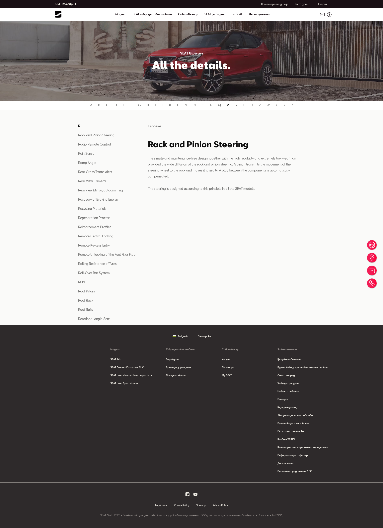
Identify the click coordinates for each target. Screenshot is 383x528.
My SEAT (227, 375)
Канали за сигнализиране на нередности (302, 447)
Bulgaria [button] (183, 336)
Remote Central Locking (95, 236)
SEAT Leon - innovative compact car (131, 375)
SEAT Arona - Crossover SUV (127, 367)
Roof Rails (85, 309)
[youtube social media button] (195, 494)
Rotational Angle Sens (94, 319)
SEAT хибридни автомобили (152, 14)
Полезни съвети (176, 375)
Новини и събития (288, 391)
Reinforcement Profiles (94, 227)
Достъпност (285, 463)
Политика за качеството (293, 423)
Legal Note (161, 505)
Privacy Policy (220, 505)
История (282, 399)
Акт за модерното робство (295, 415)
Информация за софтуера (293, 455)
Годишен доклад (287, 407)
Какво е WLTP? (286, 439)
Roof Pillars (86, 291)
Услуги (226, 359)
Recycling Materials (92, 208)
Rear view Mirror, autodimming (100, 190)
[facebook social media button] (187, 494)
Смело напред (286, 375)
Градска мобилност (289, 359)
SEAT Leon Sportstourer (124, 383)
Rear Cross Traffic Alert (95, 172)
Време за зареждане (178, 367)
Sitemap (200, 505)
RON (81, 282)
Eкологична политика (290, 431)
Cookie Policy (181, 505)
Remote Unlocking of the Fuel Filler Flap (106, 254)
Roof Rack (85, 300)
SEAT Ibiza (116, 359)
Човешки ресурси (288, 383)
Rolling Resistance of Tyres (97, 263)
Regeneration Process (94, 218)
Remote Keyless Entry (94, 245)
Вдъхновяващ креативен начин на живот (302, 367)
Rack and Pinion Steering (96, 135)
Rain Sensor (87, 153)
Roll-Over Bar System (94, 273)
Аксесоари (228, 367)
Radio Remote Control (94, 144)
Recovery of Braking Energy (98, 199)
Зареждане (172, 359)
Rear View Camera (92, 181)
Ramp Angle (87, 162)
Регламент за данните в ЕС (294, 471)
